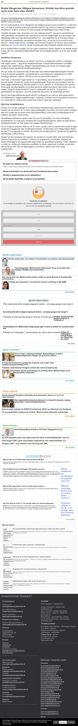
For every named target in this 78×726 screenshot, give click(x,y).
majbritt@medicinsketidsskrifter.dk (13, 671)
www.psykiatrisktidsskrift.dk (50, 687)
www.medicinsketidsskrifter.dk (51, 666)
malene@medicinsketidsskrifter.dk (13, 664)
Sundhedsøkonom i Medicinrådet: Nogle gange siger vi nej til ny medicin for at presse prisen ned (38, 327)
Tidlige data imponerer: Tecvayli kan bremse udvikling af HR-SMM (37, 282)
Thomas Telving (46, 634)
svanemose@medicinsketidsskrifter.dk (15, 689)
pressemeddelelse (19, 45)
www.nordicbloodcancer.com (50, 703)
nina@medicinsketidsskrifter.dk (12, 611)
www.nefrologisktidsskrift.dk (50, 694)
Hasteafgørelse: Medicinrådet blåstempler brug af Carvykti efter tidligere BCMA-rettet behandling (42, 269)
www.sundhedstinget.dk (48, 699)
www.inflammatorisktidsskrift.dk (51, 684)
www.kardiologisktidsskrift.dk (50, 686)
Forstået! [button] (71, 722)
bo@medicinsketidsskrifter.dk (12, 616)
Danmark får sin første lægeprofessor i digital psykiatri (32, 557)
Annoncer (5, 643)
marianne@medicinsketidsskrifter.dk (14, 624)
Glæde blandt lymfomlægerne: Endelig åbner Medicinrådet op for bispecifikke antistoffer (43, 371)
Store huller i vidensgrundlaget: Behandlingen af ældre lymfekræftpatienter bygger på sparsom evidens (39, 354)
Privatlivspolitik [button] (6, 723)
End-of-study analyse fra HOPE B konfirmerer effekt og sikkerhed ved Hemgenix (36, 409)
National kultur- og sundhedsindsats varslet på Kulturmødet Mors (23, 459)
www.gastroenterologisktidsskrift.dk (52, 682)
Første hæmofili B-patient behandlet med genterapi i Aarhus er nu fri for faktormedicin (33, 396)
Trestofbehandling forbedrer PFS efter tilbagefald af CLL (38, 429)
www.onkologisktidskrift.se (49, 712)
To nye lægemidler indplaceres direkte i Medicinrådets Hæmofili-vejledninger (35, 412)
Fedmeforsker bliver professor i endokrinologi (29, 545)
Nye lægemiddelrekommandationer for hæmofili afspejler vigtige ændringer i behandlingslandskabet (42, 401)
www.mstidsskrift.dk (47, 691)
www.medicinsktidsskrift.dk (50, 676)
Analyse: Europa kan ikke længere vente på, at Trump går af (63, 318)
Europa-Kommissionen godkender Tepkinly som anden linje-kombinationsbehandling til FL (28, 364)
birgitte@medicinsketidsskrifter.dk (13, 651)
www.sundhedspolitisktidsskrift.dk (52, 670)
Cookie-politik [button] (43, 722)
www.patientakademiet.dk (49, 672)
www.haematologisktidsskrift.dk (51, 690)
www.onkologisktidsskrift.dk (50, 668)
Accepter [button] (63, 722)
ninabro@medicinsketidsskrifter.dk (13, 675)
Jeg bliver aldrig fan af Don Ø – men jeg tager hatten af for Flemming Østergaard (28, 503)
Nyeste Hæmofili (10, 391)
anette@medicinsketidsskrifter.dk (13, 682)
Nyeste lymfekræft (11, 349)
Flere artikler (71, 344)
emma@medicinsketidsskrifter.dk (13, 696)
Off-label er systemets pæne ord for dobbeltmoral (22, 175)
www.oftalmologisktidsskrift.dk (51, 695)
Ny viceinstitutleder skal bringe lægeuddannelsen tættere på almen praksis (39, 529)
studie (22, 24)
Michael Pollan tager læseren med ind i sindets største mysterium (23, 486)
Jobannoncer (6, 645)
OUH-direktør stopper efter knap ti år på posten (29, 581)
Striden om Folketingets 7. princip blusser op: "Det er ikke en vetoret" (67, 335)
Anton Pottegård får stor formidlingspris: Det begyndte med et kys (23, 469)
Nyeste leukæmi (10, 425)
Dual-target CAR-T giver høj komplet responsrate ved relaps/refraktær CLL (34, 440)
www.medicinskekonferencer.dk (51, 701)
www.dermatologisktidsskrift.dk (51, 678)
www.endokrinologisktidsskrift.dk (51, 680)
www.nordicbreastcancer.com (50, 705)
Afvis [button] (55, 722)
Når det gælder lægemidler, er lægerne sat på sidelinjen (24, 179)
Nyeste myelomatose (12, 254)
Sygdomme (53, 14)
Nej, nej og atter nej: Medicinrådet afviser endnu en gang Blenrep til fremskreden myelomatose (37, 278)
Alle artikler (69, 292)
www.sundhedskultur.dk (48, 674)
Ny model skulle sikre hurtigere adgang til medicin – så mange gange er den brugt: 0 (35, 312)
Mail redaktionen (7, 653)
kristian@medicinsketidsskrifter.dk (13, 606)
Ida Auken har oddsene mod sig (15, 164)
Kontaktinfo (6, 647)
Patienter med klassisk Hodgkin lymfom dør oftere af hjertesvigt (29, 367)
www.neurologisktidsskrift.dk (50, 697)
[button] (2, 2)
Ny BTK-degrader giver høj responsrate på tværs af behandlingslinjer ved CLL (36, 437)
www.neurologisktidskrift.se (50, 714)
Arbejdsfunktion (8, 225)
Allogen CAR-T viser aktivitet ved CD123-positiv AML (25, 443)
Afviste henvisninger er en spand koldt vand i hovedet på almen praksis (30, 171)
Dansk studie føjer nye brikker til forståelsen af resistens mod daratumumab (41, 259)
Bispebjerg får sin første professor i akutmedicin (30, 569)
